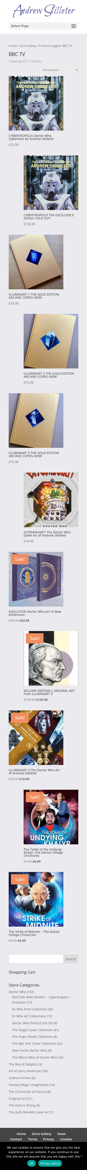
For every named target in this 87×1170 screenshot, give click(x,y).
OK (31, 1163)
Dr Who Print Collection (29, 1009)
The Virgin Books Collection (32, 1036)
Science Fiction (20, 1078)
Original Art (17, 1098)
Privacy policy (50, 1163)
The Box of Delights (23, 1064)
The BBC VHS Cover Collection (34, 1043)
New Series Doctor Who (29, 1050)
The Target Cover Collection (32, 1030)
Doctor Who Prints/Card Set (32, 1023)
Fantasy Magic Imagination (29, 1085)
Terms (32, 1139)
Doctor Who (17, 992)
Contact (16, 1139)
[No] (81, 1156)
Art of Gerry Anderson (25, 1071)
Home (13, 46)
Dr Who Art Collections (29, 1016)
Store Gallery (27, 46)
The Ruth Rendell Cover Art (29, 1112)
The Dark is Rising (22, 1105)
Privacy (48, 1139)
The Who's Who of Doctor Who (34, 1057)
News (61, 1134)
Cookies (66, 1139)
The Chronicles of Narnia (27, 1092)
